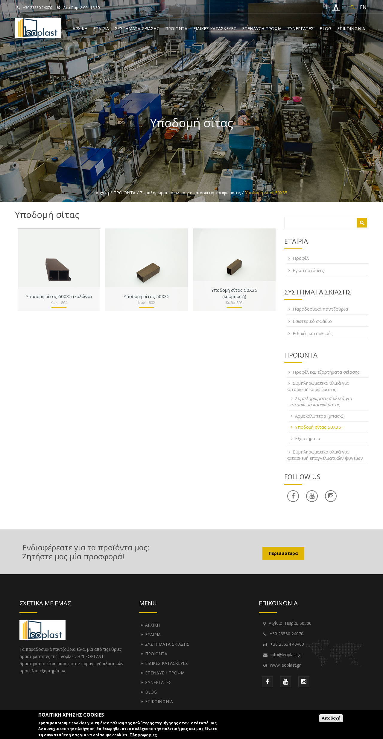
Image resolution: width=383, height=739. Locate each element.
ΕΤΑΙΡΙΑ (101, 28)
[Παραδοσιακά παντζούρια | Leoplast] (38, 34)
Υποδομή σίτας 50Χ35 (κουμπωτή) (234, 293)
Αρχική (102, 193)
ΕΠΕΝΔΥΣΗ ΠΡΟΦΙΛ (261, 28)
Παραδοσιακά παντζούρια (320, 309)
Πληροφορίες (143, 734)
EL (353, 7)
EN (363, 7)
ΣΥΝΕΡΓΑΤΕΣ (300, 28)
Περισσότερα (283, 553)
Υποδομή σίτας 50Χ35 (147, 296)
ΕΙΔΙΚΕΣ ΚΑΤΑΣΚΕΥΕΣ (214, 28)
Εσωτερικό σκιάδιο (312, 321)
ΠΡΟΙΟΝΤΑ (176, 28)
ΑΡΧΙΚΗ (80, 28)
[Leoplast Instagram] (303, 681)
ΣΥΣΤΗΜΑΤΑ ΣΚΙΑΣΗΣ (137, 28)
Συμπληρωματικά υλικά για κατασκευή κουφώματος (190, 193)
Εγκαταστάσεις (308, 270)
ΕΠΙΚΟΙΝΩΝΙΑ (351, 28)
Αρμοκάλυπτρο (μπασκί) (320, 416)
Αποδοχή (331, 718)
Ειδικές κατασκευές (313, 333)
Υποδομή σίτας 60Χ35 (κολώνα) (59, 296)
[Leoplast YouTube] (312, 496)
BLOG (325, 28)
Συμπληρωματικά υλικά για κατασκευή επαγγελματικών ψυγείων (325, 455)
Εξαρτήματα (307, 438)
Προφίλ (301, 258)
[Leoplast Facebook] (293, 496)
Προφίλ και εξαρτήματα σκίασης (326, 372)
